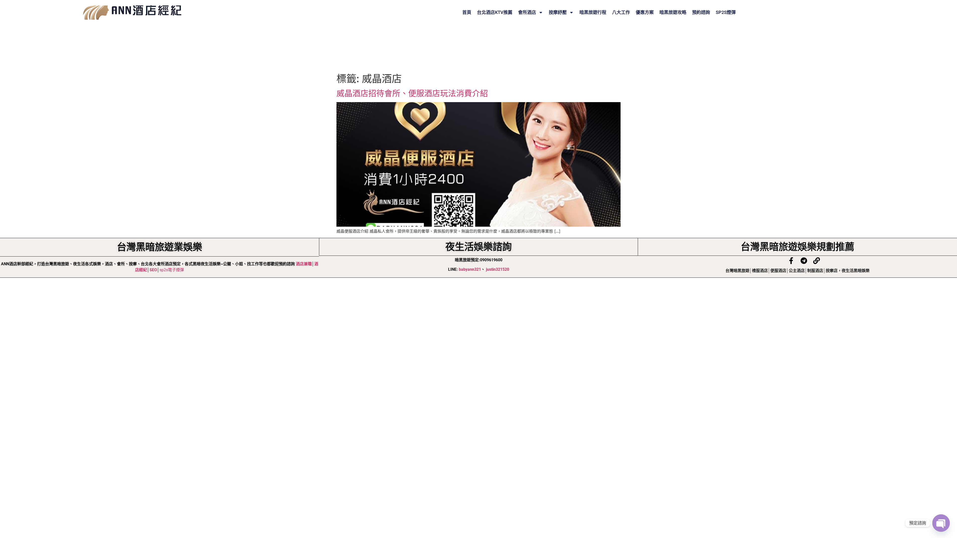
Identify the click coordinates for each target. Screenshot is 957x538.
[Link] (816, 260)
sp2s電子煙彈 (172, 270)
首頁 (466, 12)
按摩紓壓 (558, 12)
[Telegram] (803, 260)
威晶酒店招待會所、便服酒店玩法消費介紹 (412, 93)
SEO (153, 270)
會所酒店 (527, 12)
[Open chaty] (941, 523)
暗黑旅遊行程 (592, 12)
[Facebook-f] (791, 260)
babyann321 (470, 269)
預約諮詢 (701, 12)
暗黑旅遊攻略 (672, 12)
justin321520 (497, 269)
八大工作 (621, 12)
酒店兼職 (304, 264)
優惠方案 (645, 12)
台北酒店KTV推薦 (494, 12)
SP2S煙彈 (726, 12)
